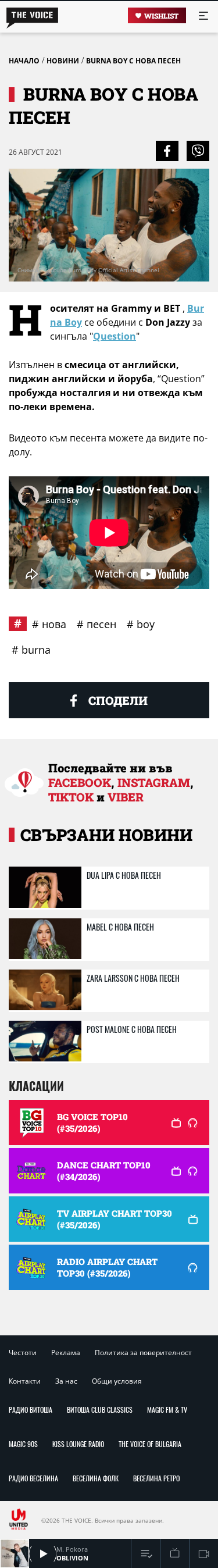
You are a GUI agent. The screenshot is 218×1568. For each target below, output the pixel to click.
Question (114, 336)
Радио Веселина (33, 1478)
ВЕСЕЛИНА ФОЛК (96, 1478)
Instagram (153, 782)
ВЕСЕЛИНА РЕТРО (156, 1478)
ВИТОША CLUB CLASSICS (100, 1409)
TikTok (71, 796)
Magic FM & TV (167, 1409)
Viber (126, 796)
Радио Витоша (30, 1409)
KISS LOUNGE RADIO (78, 1444)
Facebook (79, 782)
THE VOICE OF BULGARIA (150, 1444)
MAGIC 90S (23, 1444)
